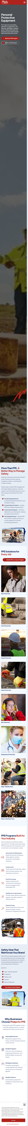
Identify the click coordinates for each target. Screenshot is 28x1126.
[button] (24, 1104)
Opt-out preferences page (13, 1124)
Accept (13, 1120)
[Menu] (24, 2)
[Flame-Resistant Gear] (13, 805)
